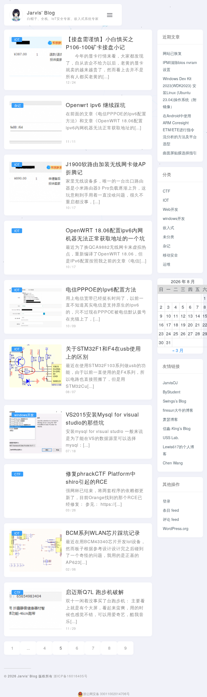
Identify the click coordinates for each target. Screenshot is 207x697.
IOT (166, 200)
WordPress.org (175, 528)
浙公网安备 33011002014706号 (106, 693)
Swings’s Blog (174, 401)
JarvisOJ (170, 382)
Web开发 (170, 209)
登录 (166, 501)
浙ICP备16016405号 (71, 676)
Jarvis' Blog (41, 12)
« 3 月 (178, 350)
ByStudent (171, 391)
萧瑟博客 (170, 419)
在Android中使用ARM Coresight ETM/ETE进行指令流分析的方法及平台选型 (180, 129)
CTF (166, 191)
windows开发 (174, 218)
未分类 (168, 236)
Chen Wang (173, 462)
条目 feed (171, 510)
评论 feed (171, 519)
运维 (166, 264)
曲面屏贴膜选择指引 (180, 152)
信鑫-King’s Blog (177, 428)
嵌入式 (168, 227)
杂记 (166, 245)
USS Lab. (171, 437)
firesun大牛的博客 (178, 410)
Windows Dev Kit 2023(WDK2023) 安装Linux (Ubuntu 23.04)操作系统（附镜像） (179, 92)
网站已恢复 (172, 53)
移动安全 (170, 255)
